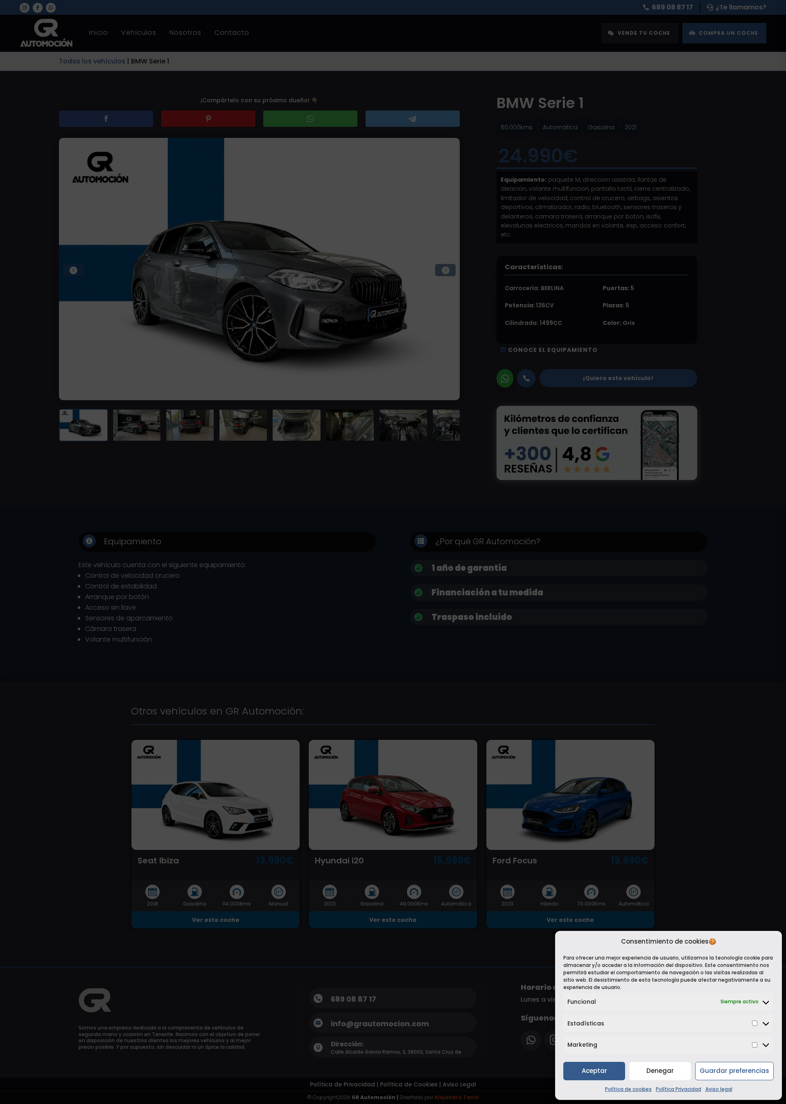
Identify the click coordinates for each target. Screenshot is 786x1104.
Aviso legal (718, 1089)
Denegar (660, 1070)
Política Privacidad (678, 1089)
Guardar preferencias (734, 1070)
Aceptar (594, 1070)
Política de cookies (628, 1089)
